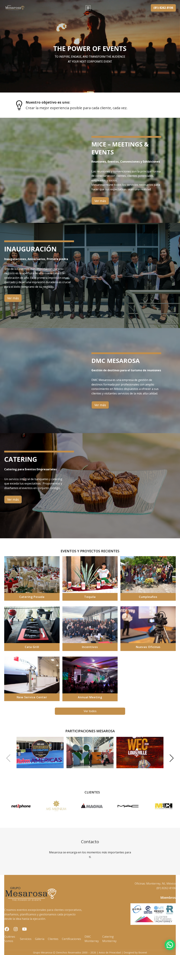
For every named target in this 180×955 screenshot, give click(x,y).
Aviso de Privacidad (110, 952)
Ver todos (90, 711)
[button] (8, 758)
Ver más (100, 201)
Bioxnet (142, 952)
